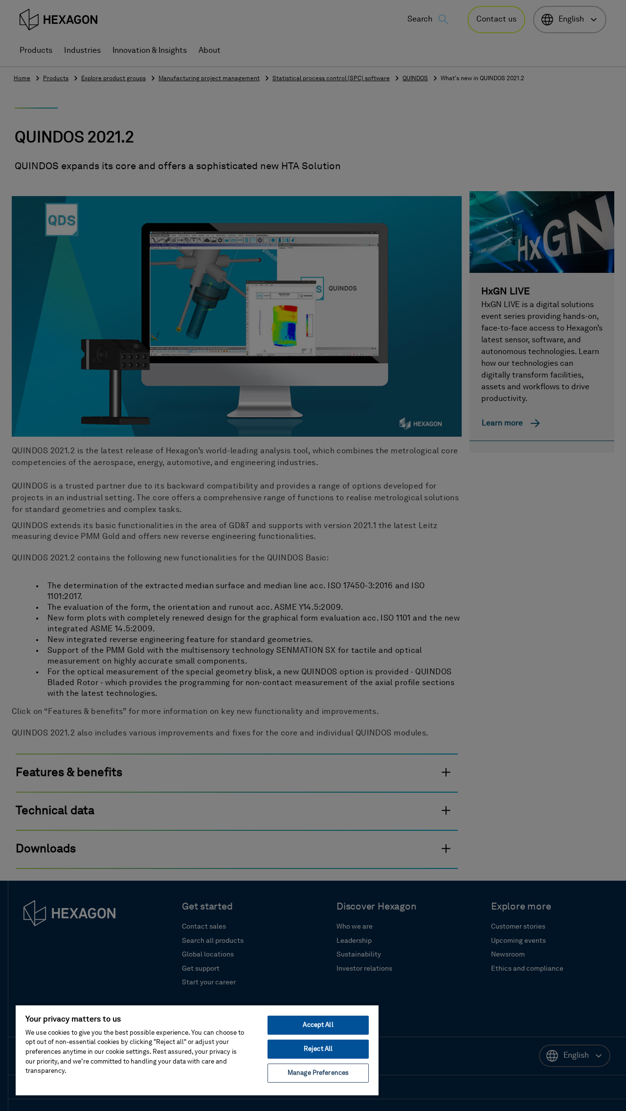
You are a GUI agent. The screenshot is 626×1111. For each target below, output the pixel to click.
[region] (197, 1049)
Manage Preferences (318, 1073)
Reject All (318, 1049)
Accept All (318, 1025)
